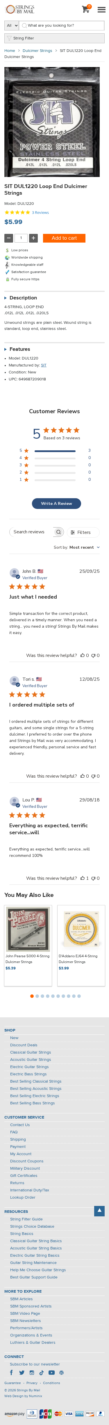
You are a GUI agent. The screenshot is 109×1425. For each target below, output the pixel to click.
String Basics (21, 1234)
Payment (18, 1147)
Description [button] (23, 298)
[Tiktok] (41, 1373)
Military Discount (25, 1168)
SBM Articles (21, 1299)
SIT (44, 365)
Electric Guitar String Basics (35, 1256)
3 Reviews (40, 212)
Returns (17, 1183)
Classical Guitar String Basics (36, 1241)
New (14, 1038)
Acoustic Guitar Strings (30, 1060)
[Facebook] (12, 1373)
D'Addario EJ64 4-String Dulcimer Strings (78, 959)
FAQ (14, 1132)
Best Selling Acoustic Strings (36, 1089)
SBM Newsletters (25, 1321)
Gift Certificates (23, 1176)
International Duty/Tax (29, 1190)
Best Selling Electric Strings (34, 1096)
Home (9, 51)
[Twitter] (21, 1373)
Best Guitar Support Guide (34, 1277)
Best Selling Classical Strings (36, 1081)
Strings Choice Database (32, 1226)
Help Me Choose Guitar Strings (38, 1270)
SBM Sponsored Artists (31, 1306)
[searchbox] (31, 532)
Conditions (51, 1383)
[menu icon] (101, 10)
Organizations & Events (31, 1335)
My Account (20, 1154)
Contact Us (20, 1125)
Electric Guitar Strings (29, 1067)
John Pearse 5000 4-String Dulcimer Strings (27, 959)
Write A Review (56, 503)
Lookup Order (22, 1197)
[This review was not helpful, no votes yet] (93, 655)
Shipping (18, 1139)
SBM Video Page (25, 1314)
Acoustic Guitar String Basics (36, 1248)
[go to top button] (99, 1211)
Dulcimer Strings (37, 51)
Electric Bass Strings (28, 1074)
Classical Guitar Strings (30, 1052)
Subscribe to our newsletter (35, 1364)
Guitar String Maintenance (33, 1263)
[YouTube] (51, 1373)
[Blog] (61, 1373)
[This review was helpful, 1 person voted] (83, 878)
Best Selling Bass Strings (32, 1103)
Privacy (31, 1383)
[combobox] (77, 547)
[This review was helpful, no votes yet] (83, 655)
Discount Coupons (27, 1161)
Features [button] (20, 349)
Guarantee (12, 1383)
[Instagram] (31, 1373)
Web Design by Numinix (23, 1396)
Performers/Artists (26, 1328)
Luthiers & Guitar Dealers (33, 1343)
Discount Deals (23, 1045)
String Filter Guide (26, 1219)
